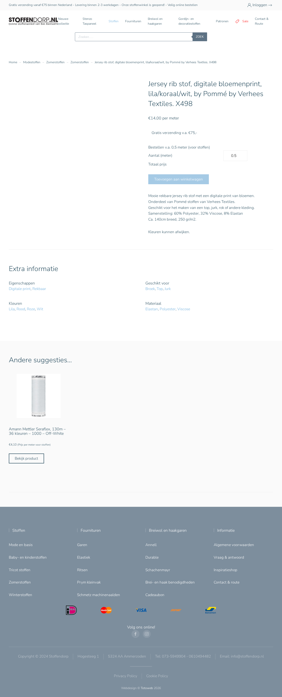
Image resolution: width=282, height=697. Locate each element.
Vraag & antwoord (229, 557)
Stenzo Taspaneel (89, 21)
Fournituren (91, 530)
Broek (150, 288)
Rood (21, 309)
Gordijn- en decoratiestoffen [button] (189, 21)
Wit (40, 309)
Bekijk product (26, 458)
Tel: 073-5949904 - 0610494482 (183, 656)
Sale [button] (245, 21)
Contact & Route (261, 21)
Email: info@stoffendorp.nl (242, 656)
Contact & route (226, 582)
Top (160, 288)
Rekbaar (39, 288)
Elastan (151, 309)
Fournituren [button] (133, 21)
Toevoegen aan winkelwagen (178, 179)
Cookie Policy (157, 675)
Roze (31, 309)
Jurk (168, 288)
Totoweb (147, 688)
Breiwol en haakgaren (168, 530)
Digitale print (20, 288)
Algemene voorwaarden (234, 544)
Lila (12, 309)
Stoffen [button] (114, 21)
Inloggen (259, 4)
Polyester (168, 309)
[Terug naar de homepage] (33, 21)
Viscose (183, 309)
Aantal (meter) (160, 155)
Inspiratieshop (225, 569)
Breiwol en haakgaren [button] (155, 21)
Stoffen (18, 530)
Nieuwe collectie (63, 21)
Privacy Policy (125, 675)
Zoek (200, 36)
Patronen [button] (222, 21)
